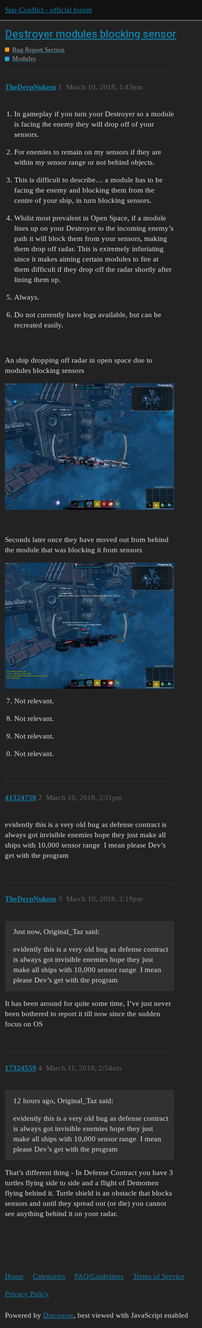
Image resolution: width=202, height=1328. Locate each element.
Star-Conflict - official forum (48, 10)
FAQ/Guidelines (99, 1276)
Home (14, 1276)
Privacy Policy (27, 1294)
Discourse (58, 1315)
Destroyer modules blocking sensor (91, 34)
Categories (49, 1276)
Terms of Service (158, 1276)
